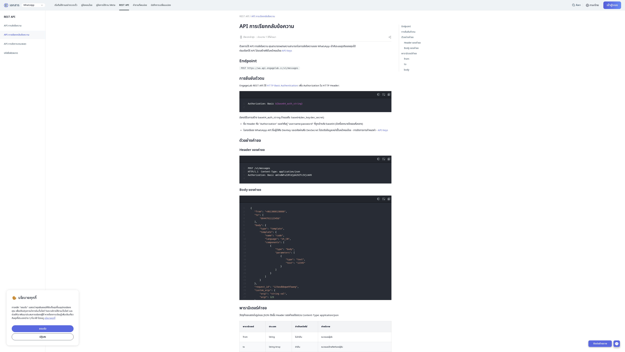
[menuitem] (22, 26)
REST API (244, 16)
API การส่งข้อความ (12, 25)
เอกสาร (14, 5)
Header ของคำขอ (412, 42)
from (406, 59)
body (406, 70)
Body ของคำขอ (411, 48)
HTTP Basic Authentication (282, 86)
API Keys (287, 51)
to (405, 64)
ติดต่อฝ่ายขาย (600, 343)
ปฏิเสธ (42, 337)
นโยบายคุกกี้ (49, 318)
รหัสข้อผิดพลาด (11, 53)
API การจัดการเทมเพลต (15, 44)
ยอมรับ (42, 329)
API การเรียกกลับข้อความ (16, 35)
